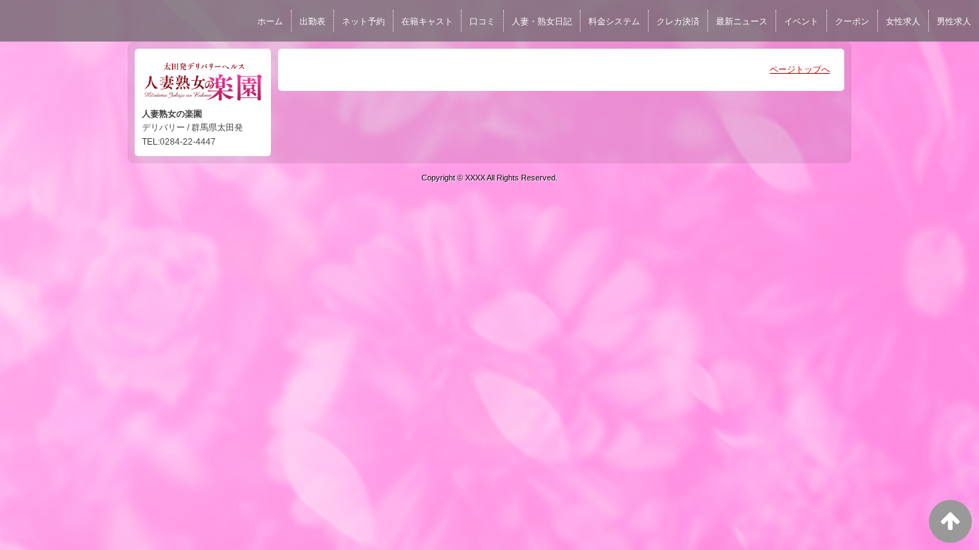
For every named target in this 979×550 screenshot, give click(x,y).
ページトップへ (800, 69)
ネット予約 (363, 21)
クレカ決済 (677, 21)
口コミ (482, 21)
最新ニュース (742, 21)
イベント (801, 21)
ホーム (270, 21)
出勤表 (312, 21)
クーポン (852, 21)
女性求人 (903, 21)
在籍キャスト (427, 21)
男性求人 (954, 21)
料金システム (614, 21)
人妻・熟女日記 (542, 21)
